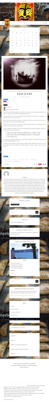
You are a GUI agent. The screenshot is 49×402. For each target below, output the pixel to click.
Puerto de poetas (16, 161)
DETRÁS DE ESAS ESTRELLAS (34, 387)
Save (40, 164)
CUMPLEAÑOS (6, 391)
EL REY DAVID (14, 388)
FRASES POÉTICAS (39, 390)
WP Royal (11, 399)
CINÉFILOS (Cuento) (21, 388)
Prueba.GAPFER (41, 393)
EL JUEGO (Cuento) (35, 388)
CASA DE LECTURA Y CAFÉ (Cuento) (10, 390)
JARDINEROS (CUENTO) (8, 387)
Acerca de (30, 394)
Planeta (22, 159)
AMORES (13, 273)
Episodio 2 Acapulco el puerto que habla (19, 349)
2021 (5, 159)
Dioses (9, 159)
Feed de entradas (15, 309)
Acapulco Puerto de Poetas (29, 391)
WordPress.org (14, 315)
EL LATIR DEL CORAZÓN (14, 391)
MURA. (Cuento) (28, 388)
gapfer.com (21, 391)
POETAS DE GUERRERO (16, 91)
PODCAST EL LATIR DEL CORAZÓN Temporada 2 (13, 396)
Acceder (12, 306)
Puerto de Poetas (28, 91)
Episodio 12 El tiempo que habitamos (19, 344)
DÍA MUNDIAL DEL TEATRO (33, 393)
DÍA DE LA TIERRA (7, 394)
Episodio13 (13, 340)
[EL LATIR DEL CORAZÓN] (24, 14)
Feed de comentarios (15, 312)
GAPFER (6, 164)
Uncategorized (38, 91)
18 (16, 43)
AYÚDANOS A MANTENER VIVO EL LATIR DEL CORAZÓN (14, 393)
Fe (18, 159)
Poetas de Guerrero (7, 161)
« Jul (11, 51)
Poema (9, 91)
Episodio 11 (13, 353)
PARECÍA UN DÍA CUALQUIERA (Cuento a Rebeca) (22, 295)
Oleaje (26, 393)
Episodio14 (13, 335)
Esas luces (14, 159)
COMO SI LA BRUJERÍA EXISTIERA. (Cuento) (21, 387)
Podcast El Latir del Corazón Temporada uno (19, 394)
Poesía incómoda (33, 159)
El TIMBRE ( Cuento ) (7, 388)
